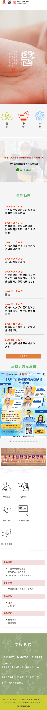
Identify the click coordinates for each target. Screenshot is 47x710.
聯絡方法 (24, 657)
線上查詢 (38, 657)
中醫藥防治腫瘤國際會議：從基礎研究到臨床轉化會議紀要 (20, 229)
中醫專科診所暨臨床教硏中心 (20, 589)
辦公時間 (10, 657)
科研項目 (12, 620)
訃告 (7, 294)
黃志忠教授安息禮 (15, 262)
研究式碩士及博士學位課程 (19, 575)
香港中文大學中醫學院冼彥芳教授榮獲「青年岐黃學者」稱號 (21, 310)
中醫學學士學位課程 (17, 569)
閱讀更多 (23, 356)
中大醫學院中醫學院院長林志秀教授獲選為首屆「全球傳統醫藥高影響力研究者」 (20, 278)
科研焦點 (12, 623)
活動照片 (12, 606)
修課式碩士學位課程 (17, 572)
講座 (10, 603)
